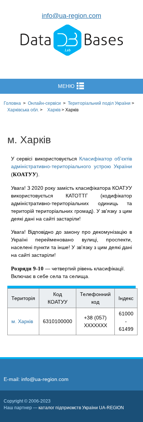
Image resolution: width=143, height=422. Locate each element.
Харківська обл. (23, 109)
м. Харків (22, 321)
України (99, 103)
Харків (53, 109)
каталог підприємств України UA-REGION (81, 407)
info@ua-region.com (71, 15)
